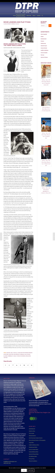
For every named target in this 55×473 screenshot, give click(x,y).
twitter (5, 357)
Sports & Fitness (44, 57)
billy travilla (14, 352)
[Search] (42, 15)
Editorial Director (32, 435)
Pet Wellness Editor (33, 456)
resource (28, 356)
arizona (8, 352)
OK (24, 470)
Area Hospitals (44, 34)
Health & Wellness (44, 50)
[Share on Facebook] (5, 365)
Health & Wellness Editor (34, 444)
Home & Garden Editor (33, 449)
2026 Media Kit (32, 428)
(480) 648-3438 (7, 463)
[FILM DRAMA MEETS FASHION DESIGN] (1, 236)
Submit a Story (32, 431)
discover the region (14, 354)
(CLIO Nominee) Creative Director (35, 438)
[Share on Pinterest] (13, 365)
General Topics (44, 45)
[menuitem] (14, 15)
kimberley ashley (12, 356)
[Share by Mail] (31, 365)
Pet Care (42, 55)
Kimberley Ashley (15, 23)
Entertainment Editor (33, 447)
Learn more (30, 470)
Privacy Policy (31, 458)
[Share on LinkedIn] (17, 365)
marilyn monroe (21, 356)
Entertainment (43, 38)
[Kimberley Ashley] (19, 35)
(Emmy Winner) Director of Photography (37, 440)
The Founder (31, 433)
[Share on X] (9, 365)
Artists (42, 36)
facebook (21, 354)
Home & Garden (44, 52)
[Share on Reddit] (28, 365)
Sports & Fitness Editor (33, 454)
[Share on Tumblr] (20, 365)
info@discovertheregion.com (10, 461)
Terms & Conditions (33, 461)
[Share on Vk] (24, 365)
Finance (42, 41)
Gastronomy (43, 43)
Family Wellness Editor (33, 451)
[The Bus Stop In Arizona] (54, 236)
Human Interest (7, 23)
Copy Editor (31, 442)
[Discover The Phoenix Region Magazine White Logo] (27, 8)
